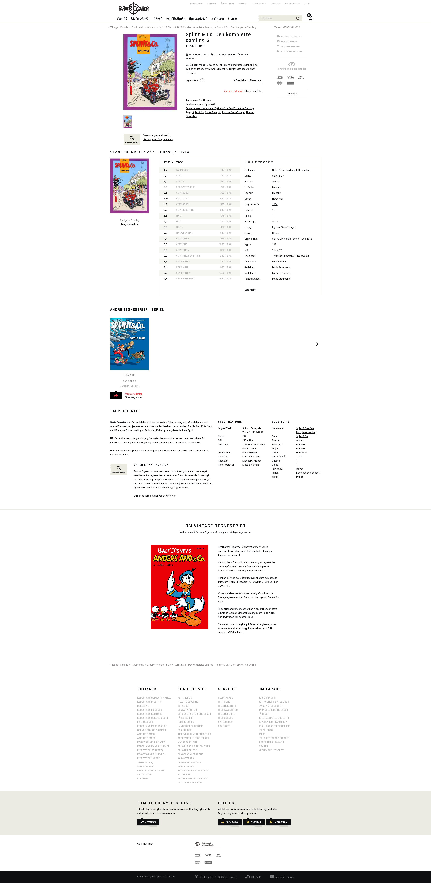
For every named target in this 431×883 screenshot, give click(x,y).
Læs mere (250, 289)
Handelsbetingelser (190, 726)
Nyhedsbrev (225, 722)
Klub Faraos (196, 3)
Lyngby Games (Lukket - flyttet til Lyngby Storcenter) (151, 758)
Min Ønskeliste (227, 706)
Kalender (243, 3)
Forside (124, 27)
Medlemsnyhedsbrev (271, 750)
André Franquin (213, 112)
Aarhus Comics (146, 738)
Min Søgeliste (226, 714)
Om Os (262, 734)
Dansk (275, 233)
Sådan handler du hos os (193, 770)
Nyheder (218, 18)
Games (158, 18)
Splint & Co (165, 27)
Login (307, 3)
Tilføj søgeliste (133, 397)
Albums (151, 27)
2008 (275, 204)
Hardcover (277, 198)
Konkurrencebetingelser (274, 726)
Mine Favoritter (228, 710)
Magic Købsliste (188, 742)
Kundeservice (259, 3)
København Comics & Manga (154, 698)
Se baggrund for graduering (158, 139)
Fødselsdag (265, 730)
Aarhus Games (146, 734)
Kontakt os (185, 698)
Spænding (191, 116)
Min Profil (224, 702)
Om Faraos (269, 689)
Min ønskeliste (292, 3)
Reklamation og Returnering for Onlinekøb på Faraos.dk (194, 714)
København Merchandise (152, 726)
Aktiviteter (144, 774)
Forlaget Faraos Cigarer (273, 738)
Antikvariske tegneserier (194, 738)
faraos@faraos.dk (284, 877)
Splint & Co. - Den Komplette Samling (193, 27)
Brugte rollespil (188, 750)
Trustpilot (292, 93)
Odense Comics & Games (151, 730)
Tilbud (232, 18)
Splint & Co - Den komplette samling (291, 170)
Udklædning (198, 18)
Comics (122, 18)
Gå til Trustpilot (145, 843)
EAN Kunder (185, 730)
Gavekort (275, 3)
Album (275, 181)
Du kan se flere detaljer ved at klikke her (155, 495)
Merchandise (176, 18)
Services (227, 689)
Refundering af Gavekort (193, 778)
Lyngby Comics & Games (151, 742)
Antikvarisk (138, 27)
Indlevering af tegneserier (194, 734)
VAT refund (184, 774)
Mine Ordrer (225, 718)
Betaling (183, 706)
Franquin (276, 187)
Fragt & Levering (188, 702)
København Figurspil (149, 710)
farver (275, 221)
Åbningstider (227, 3)
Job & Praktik (267, 698)
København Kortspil (149, 714)
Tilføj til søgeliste (252, 91)
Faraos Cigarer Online (151, 770)
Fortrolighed (186, 722)
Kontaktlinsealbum (190, 782)
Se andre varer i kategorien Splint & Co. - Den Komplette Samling (220, 108)
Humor (250, 112)
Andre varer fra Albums (198, 100)
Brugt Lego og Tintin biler (194, 746)
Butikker (211, 3)
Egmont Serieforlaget (233, 112)
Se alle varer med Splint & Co (201, 104)
